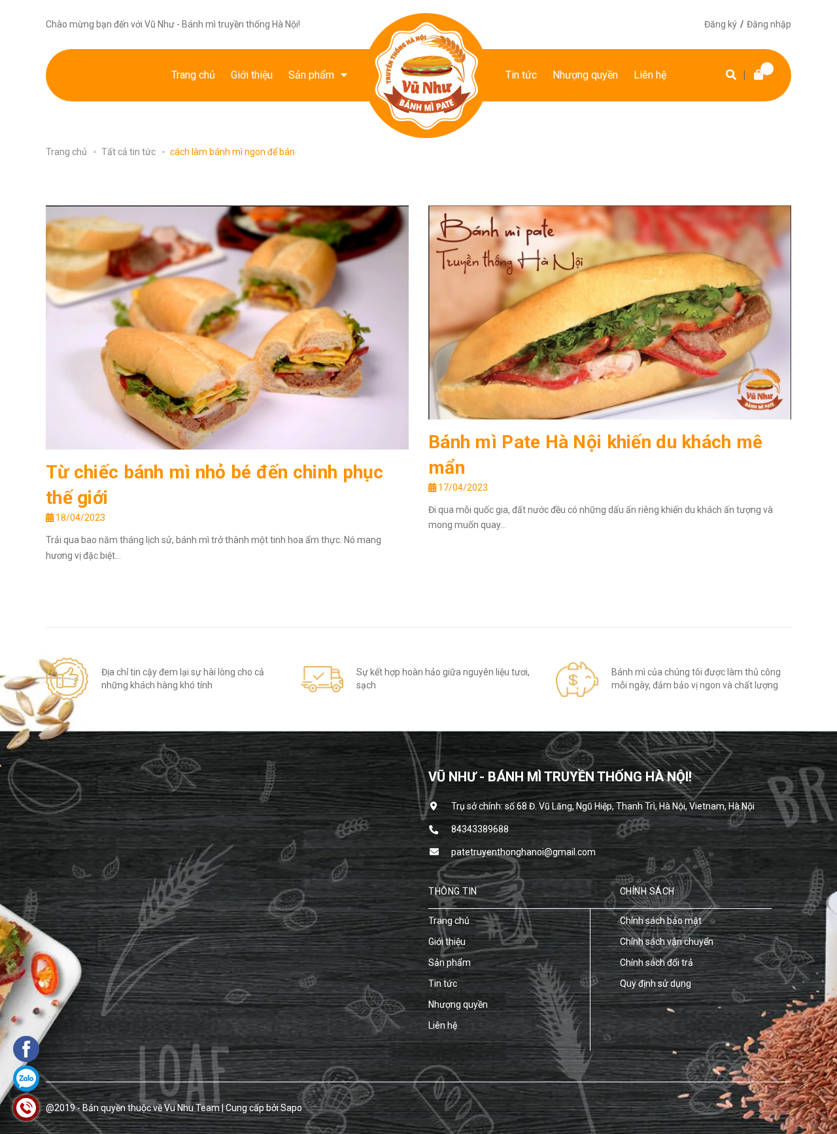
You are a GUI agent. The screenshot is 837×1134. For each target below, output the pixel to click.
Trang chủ (449, 920)
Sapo (291, 1108)
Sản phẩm (449, 962)
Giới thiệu (447, 941)
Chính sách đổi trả (656, 962)
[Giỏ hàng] (755, 75)
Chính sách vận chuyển (666, 941)
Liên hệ (442, 1025)
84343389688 (480, 829)
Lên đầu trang (748, 1108)
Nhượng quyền (458, 1004)
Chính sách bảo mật (661, 920)
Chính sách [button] (647, 891)
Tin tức (442, 983)
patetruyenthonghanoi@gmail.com (523, 852)
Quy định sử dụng (655, 983)
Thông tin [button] (452, 891)
